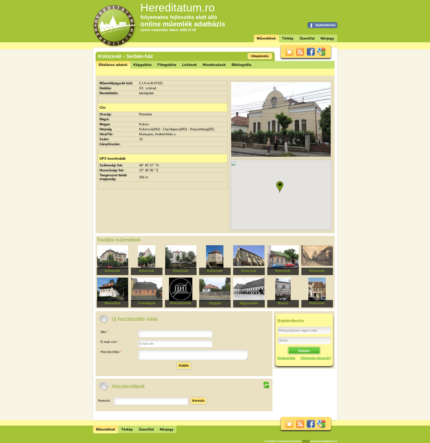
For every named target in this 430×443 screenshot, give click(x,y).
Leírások (189, 65)
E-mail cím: (109, 342)
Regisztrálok (286, 358)
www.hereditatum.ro (323, 441)
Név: (104, 332)
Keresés (198, 400)
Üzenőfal (307, 38)
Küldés (184, 365)
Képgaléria (142, 65)
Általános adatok (113, 65)
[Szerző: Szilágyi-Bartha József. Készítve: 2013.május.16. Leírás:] (281, 155)
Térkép (288, 38)
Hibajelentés (260, 56)
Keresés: (104, 400)
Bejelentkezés (326, 25)
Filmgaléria (167, 65)
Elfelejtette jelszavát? (316, 358)
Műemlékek (266, 38)
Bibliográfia (241, 65)
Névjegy (327, 38)
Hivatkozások (214, 65)
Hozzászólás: (111, 352)
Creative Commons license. (283, 441)
